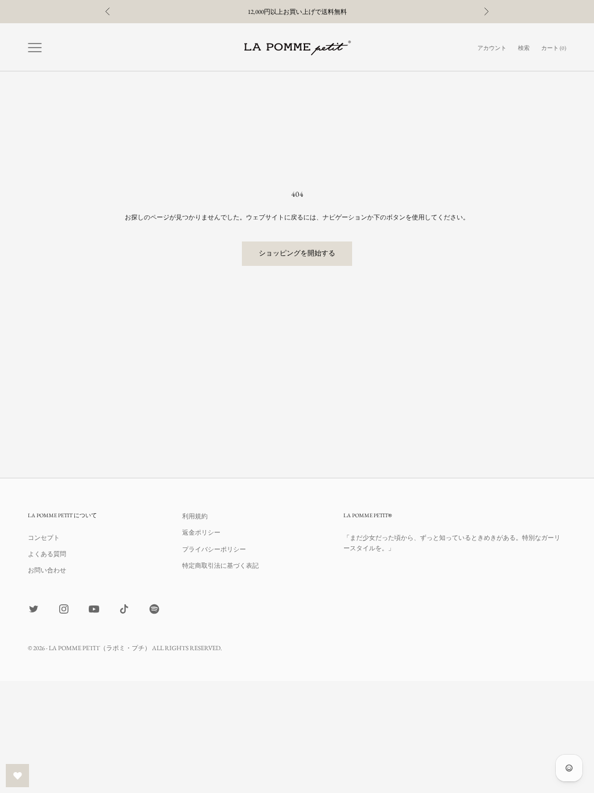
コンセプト (44, 538)
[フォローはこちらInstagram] (64, 609)
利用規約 (195, 516)
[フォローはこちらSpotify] (154, 609)
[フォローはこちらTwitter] (33, 609)
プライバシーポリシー (214, 549)
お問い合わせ (47, 570)
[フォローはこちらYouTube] (94, 609)
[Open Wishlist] (17, 775)
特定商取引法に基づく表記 (220, 565)
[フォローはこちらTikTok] (124, 609)
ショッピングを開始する (297, 253)
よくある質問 (47, 554)
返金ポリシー (201, 532)
